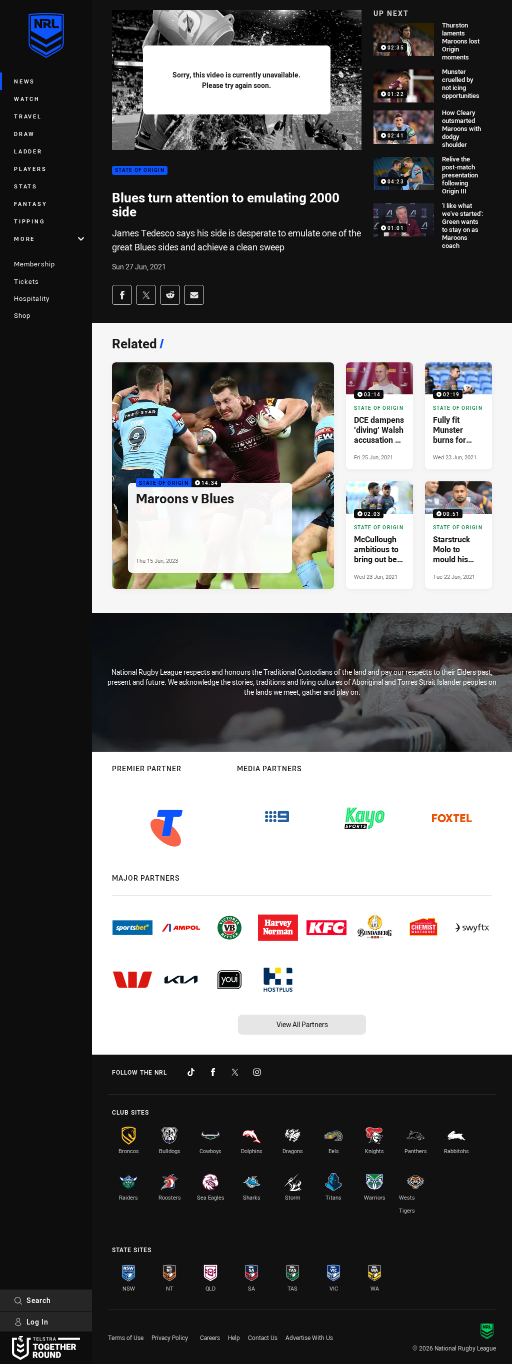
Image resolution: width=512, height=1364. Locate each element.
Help (234, 1338)
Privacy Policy (170, 1338)
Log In (37, 1322)
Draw (24, 133)
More (24, 238)
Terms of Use (126, 1338)
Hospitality (32, 298)
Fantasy (30, 203)
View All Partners (302, 1024)
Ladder (28, 151)
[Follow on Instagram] (257, 1072)
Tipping (29, 221)
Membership (34, 263)
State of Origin (139, 170)
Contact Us (263, 1338)
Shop (22, 315)
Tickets (26, 281)
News (24, 81)
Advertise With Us (309, 1338)
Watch (27, 98)
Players (30, 168)
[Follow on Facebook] (213, 1072)
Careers (210, 1338)
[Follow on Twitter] (235, 1072)
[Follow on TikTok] (191, 1072)
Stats (26, 186)
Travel (28, 116)
